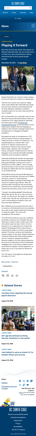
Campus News (7, 266)
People (14, 12)
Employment (18, 420)
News (5, 26)
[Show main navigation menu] (33, 26)
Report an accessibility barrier (18, 414)
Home (7, 36)
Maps (31, 12)
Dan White (23, 63)
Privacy (18, 423)
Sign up (21, 392)
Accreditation (18, 426)
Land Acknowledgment (18, 417)
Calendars (23, 12)
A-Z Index (18, 18)
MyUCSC (5, 12)
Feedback (4, 382)
